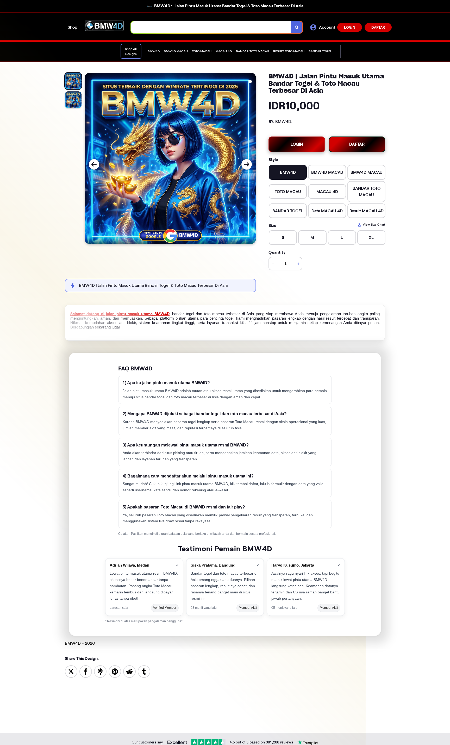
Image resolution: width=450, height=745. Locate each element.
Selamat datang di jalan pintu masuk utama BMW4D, (120, 314)
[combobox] (211, 27)
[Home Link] (104, 27)
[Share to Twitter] (71, 671)
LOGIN (349, 27)
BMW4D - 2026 (80, 643)
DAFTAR (378, 27)
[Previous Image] (94, 164)
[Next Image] (246, 164)
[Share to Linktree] (100, 671)
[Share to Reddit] (129, 671)
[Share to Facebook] (85, 671)
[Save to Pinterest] (115, 671)
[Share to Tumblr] (144, 671)
